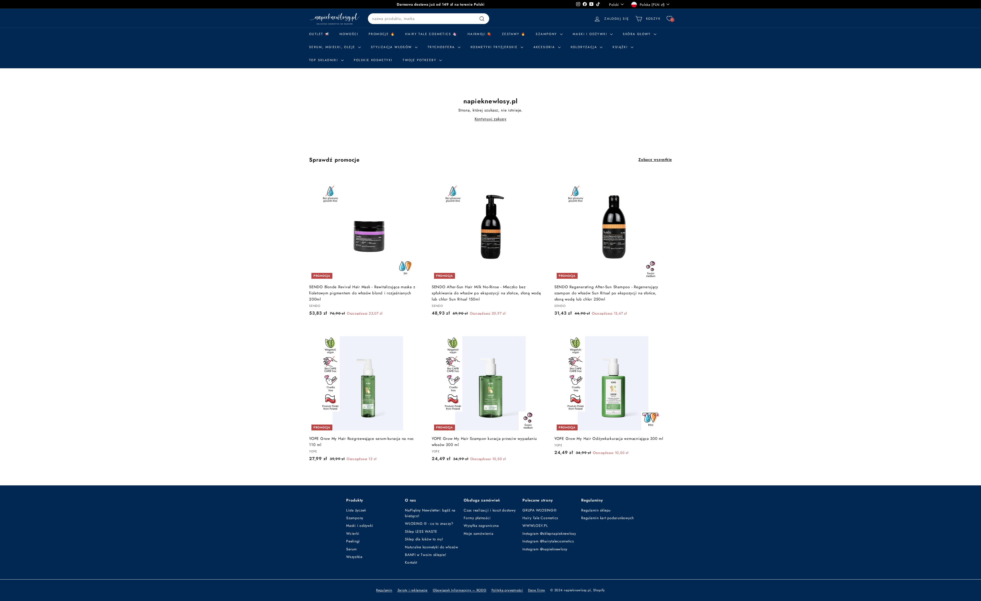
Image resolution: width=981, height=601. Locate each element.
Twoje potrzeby (420, 60)
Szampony (354, 517)
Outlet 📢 (319, 34)
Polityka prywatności (507, 590)
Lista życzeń (356, 510)
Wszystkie (354, 556)
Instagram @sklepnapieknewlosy (549, 533)
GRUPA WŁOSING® (539, 510)
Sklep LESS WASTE (421, 531)
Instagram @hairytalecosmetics (548, 541)
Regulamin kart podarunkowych (607, 517)
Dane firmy (536, 590)
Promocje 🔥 (382, 34)
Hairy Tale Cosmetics (540, 517)
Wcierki (352, 533)
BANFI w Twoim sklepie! (425, 554)
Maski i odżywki (591, 34)
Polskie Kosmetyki (373, 60)
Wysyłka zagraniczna (481, 525)
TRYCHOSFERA (442, 47)
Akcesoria (545, 47)
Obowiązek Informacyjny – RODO (459, 590)
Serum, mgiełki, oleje (333, 47)
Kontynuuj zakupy (491, 119)
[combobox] (428, 18)
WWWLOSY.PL (535, 525)
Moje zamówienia (478, 533)
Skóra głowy (637, 34)
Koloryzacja (585, 47)
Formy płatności (477, 517)
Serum (351, 549)
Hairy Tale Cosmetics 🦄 (431, 34)
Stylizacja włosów (392, 47)
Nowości (349, 34)
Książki (621, 47)
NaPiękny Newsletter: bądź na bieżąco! (430, 513)
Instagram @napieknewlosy (544, 549)
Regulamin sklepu (596, 510)
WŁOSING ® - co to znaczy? (429, 523)
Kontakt (411, 562)
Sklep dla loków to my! (424, 539)
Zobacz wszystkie (655, 159)
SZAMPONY (547, 34)
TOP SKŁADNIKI (324, 60)
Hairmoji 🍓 (480, 34)
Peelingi (353, 541)
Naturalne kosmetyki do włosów (431, 547)
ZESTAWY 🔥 (514, 34)
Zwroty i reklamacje (413, 590)
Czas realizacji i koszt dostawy (490, 510)
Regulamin (384, 590)
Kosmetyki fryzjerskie (495, 47)
